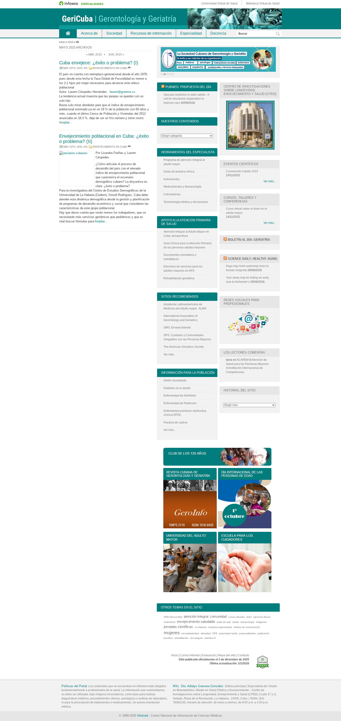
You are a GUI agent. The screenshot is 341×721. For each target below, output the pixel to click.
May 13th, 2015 (72, 146)
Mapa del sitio (227, 655)
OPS (214, 633)
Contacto (243, 655)
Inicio (174, 655)
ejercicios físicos (261, 617)
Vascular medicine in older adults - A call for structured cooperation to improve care (186, 98)
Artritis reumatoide (175, 380)
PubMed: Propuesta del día (188, 87)
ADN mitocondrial (173, 617)
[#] (129, 68)
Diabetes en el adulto (177, 388)
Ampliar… (65, 122)
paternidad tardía (228, 633)
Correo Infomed (190, 655)
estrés (235, 622)
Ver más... (270, 181)
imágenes (261, 622)
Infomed (142, 715)
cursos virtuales (236, 617)
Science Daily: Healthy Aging (252, 258)
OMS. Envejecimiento (177, 327)
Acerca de (89, 33)
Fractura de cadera (175, 422)
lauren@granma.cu (122, 92)
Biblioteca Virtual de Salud (263, 3)
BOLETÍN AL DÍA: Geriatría (249, 239)
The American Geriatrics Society (184, 346)
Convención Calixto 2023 (242, 171)
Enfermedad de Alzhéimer (180, 395)
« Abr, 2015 (94, 54)
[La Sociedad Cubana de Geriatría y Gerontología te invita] (218, 59)
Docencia (218, 33)
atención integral (196, 616)
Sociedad (114, 33)
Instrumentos (172, 179)
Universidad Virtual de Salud (219, 3)
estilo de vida (224, 622)
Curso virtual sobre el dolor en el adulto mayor (246, 210)
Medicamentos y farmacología (182, 186)
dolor (249, 617)
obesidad (206, 633)
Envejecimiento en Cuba (110, 68)
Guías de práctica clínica (179, 171)
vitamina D (210, 638)
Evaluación (209, 655)
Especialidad (191, 33)
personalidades (247, 633)
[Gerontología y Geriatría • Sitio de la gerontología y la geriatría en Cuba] (170, 18)
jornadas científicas (178, 627)
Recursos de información (151, 33)
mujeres (172, 632)
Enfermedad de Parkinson (180, 403)
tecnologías (196, 638)
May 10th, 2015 (72, 68)
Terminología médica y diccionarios (186, 202)
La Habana (201, 627)
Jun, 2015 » (116, 54)
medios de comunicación (247, 627)
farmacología (247, 622)
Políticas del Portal (74, 686)
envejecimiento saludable (196, 622)
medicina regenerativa (220, 627)
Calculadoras (172, 194)
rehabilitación (181, 638)
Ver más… (170, 354)
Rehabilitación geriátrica (179, 278)
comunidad (218, 616)
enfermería (169, 622)
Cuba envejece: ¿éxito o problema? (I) (98, 62)
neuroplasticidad (190, 633)
